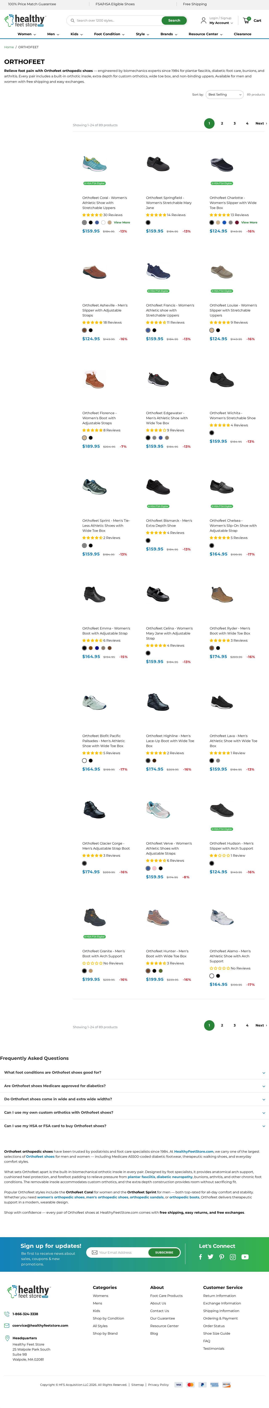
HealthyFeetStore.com (194, 1152)
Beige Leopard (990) (110, 223)
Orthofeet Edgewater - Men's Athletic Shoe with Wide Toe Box (167, 418)
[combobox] (127, 20)
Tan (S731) (218, 223)
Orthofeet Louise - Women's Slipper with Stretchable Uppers (233, 310)
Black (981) (91, 223)
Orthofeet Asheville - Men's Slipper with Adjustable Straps (105, 310)
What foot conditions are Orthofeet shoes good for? (52, 1072)
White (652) (212, 976)
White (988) (103, 223)
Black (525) (148, 540)
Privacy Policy (158, 1385)
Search (174, 20)
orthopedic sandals (147, 1197)
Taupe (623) (167, 438)
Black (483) (218, 648)
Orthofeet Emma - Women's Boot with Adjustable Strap (106, 630)
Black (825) (212, 433)
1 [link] (209, 123)
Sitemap (137, 1385)
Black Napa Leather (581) (84, 863)
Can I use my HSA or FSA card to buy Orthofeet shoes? (55, 1126)
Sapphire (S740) (224, 223)
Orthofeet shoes (40, 1157)
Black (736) (218, 330)
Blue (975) (148, 868)
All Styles (100, 1326)
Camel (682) (91, 971)
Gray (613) (218, 761)
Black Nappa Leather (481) (148, 761)
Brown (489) (148, 971)
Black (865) (148, 653)
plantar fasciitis (141, 1177)
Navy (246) (97, 648)
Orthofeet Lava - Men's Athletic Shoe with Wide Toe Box (233, 741)
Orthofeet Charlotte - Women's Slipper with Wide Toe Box (233, 203)
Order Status (214, 1326)
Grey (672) (84, 546)
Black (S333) (91, 330)
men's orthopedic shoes (107, 1197)
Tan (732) (212, 330)
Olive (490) (161, 971)
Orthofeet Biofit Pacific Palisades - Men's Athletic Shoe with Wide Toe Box (103, 741)
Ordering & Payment (220, 1318)
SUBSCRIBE (164, 1252)
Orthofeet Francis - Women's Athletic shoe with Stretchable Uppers (170, 310)
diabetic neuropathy (175, 1177)
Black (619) (212, 761)
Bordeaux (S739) (237, 223)
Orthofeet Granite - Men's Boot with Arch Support (103, 953)
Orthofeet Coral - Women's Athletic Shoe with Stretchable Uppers (104, 203)
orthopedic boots (184, 1197)
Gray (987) (84, 223)
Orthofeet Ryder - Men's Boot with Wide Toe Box (230, 630)
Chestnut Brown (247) (91, 648)
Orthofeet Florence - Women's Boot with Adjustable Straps (99, 418)
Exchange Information (222, 1303)
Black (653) (218, 976)
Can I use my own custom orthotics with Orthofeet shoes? (58, 1112)
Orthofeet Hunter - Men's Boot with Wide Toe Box (167, 953)
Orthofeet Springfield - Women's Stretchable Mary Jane (169, 203)
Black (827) (148, 223)
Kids (96, 1311)
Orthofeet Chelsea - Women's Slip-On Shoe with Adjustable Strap (233, 526)
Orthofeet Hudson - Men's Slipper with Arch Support (231, 845)
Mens (97, 1303)
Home (9, 47)
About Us (158, 1303)
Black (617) (148, 438)
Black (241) (84, 648)
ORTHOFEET (28, 47)
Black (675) (91, 546)
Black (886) (91, 438)
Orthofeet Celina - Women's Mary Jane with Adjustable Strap (169, 633)
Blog (154, 1333)
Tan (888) (84, 438)
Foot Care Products (166, 1296)
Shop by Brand (105, 1333)
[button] (26, 34)
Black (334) (212, 863)
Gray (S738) (231, 223)
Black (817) (212, 546)
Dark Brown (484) (154, 761)
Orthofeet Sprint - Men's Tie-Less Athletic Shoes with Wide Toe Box (106, 526)
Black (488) (154, 971)
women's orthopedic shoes (61, 1197)
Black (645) (91, 761)
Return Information (219, 1296)
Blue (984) (97, 223)
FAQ (206, 1341)
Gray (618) (154, 438)
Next (260, 123)
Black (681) (84, 971)
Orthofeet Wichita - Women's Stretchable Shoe (233, 415)
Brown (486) (212, 648)
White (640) (84, 761)
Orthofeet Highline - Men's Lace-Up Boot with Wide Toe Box (170, 741)
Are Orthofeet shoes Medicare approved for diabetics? (55, 1086)
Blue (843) (148, 330)
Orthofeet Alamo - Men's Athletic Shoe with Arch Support (230, 956)
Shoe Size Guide (216, 1333)
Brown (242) (110, 648)
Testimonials (213, 1349)
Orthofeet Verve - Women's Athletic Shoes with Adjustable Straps (169, 848)
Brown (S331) (84, 330)
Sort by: (198, 94)
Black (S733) (212, 223)
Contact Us (159, 1311)
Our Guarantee (162, 1318)
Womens (100, 1296)
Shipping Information (221, 1311)
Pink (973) (154, 868)
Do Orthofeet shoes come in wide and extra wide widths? (58, 1099)
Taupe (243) (103, 648)
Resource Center (164, 1326)
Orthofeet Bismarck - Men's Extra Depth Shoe (169, 523)
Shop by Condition (108, 1318)
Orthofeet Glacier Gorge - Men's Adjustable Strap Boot (106, 845)
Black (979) (161, 868)
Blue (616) (161, 438)
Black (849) (154, 330)
